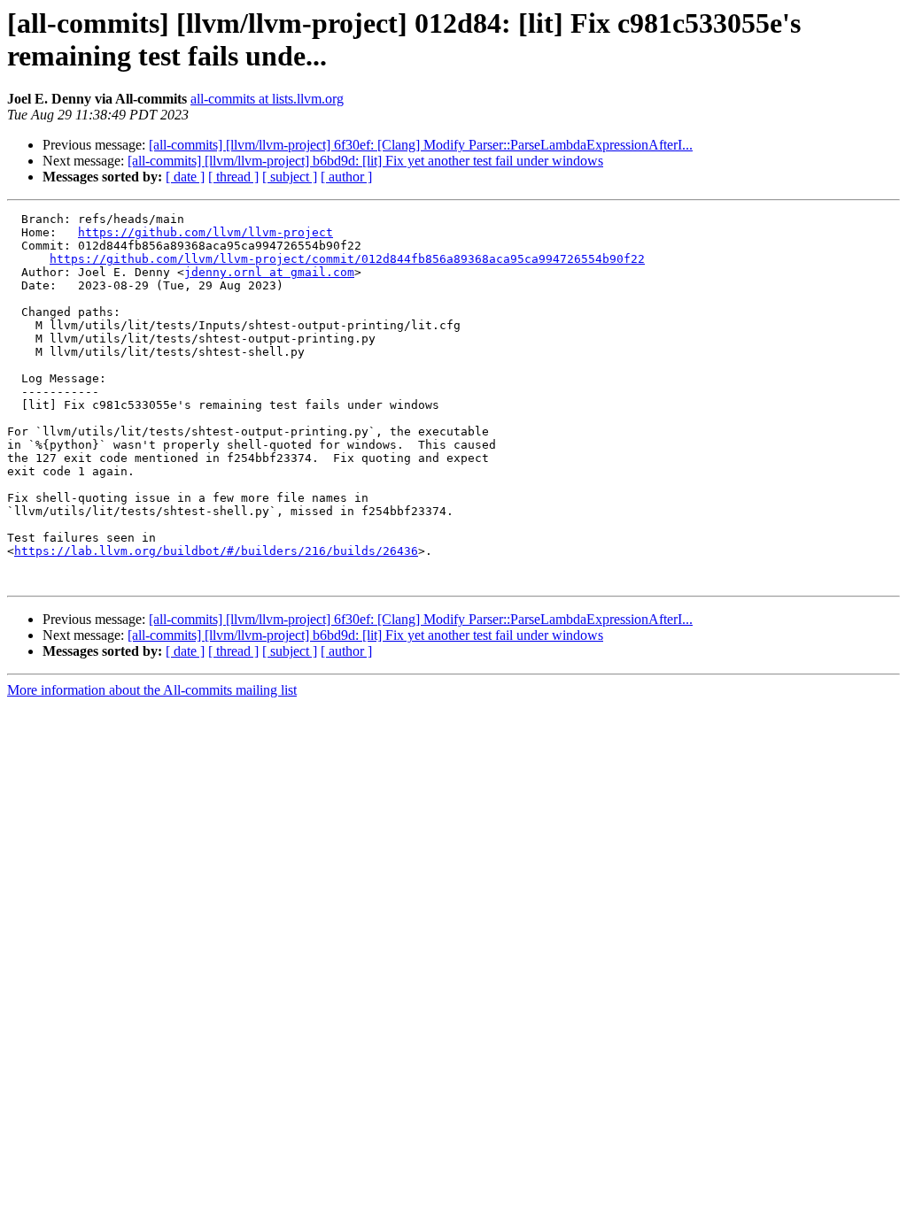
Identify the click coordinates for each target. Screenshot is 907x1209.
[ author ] (346, 176)
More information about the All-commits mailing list (152, 689)
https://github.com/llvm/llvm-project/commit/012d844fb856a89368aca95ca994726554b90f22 (347, 259)
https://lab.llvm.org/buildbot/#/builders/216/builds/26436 (216, 551)
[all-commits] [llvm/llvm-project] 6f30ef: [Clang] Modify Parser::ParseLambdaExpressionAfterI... (421, 144)
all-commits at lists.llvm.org (267, 98)
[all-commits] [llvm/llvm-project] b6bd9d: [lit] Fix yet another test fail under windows (365, 160)
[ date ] (185, 176)
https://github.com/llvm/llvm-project (205, 232)
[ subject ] (289, 176)
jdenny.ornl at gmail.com (269, 272)
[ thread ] (233, 176)
